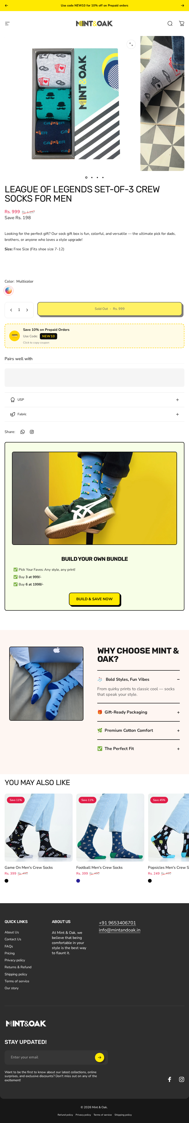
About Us (12, 932)
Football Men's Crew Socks (99, 867)
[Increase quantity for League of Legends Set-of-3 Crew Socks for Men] (28, 310)
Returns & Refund (18, 967)
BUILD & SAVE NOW (94, 599)
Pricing (10, 953)
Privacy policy (15, 960)
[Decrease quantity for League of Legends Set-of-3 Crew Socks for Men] (10, 310)
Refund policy (65, 1115)
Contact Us (13, 939)
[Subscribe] (99, 1057)
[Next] (182, 5)
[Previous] (6, 5)
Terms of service (17, 981)
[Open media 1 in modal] (131, 44)
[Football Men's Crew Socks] (110, 828)
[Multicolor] (8, 291)
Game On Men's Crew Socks (29, 867)
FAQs (9, 946)
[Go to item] (86, 177)
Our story (11, 988)
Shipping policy (16, 974)
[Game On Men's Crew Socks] (39, 828)
